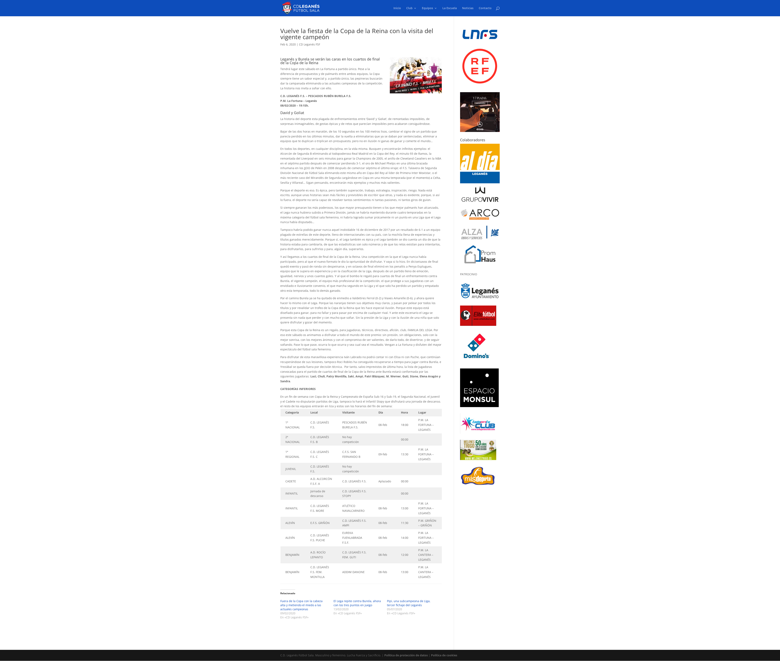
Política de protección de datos (406, 655)
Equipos (427, 8)
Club (409, 8)
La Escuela (449, 8)
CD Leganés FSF (309, 44)
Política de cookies (444, 655)
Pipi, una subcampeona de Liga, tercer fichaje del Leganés (408, 603)
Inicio (397, 8)
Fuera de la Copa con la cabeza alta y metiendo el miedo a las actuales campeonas (301, 605)
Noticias (467, 8)
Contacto (485, 8)
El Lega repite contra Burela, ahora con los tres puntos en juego (357, 603)
